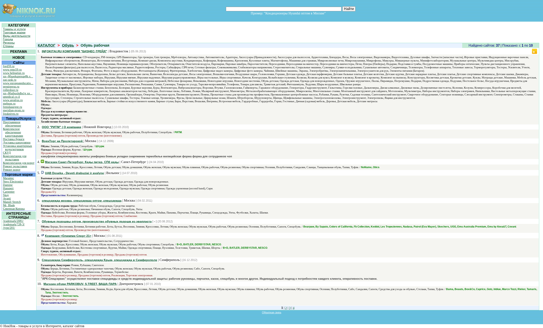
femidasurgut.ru (12, 107)
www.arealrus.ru (13, 100)
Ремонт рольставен (15, 166)
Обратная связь (271, 312)
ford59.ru (8, 66)
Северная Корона (14, 208)
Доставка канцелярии (17, 142)
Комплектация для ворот (18, 163)
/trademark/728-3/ (14, 224)
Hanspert (8, 188)
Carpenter (9, 191)
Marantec (8, 178)
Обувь (68, 45)
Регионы (9, 42)
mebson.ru (9, 103)
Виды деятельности (16, 36)
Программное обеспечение (12, 124)
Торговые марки (14, 32)
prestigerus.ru (11, 86)
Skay (6, 195)
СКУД (7, 152)
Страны (8, 46)
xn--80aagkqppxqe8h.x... (18, 76)
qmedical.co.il (11, 96)
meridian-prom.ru (13, 110)
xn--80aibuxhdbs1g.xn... (17, 93)
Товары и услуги (14, 29)
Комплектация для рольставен (14, 158)
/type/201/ (9, 227)
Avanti (7, 198)
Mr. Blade (9, 205)
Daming (8, 185)
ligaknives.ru (10, 113)
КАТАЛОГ (46, 45)
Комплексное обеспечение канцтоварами (13, 132)
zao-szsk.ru (9, 79)
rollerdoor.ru (10, 90)
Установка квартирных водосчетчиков (17, 147)
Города (8, 39)
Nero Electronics (13, 181)
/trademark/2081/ (13, 221)
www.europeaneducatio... (18, 83)
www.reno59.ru (12, 69)
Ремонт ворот (11, 169)
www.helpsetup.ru (14, 73)
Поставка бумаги (13, 139)
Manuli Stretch (12, 202)
